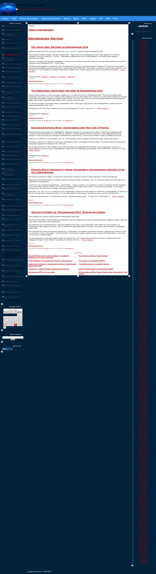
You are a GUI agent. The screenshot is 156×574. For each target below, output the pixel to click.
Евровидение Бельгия (12, 82)
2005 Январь (143, 72)
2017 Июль (144, 363)
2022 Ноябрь (143, 476)
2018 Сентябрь (144, 388)
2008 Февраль (144, 133)
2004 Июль (144, 65)
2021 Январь (143, 435)
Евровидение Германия (13, 107)
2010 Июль (144, 193)
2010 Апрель (143, 187)
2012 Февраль (144, 232)
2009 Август (144, 170)
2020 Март (143, 415)
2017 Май (144, 359)
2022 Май (144, 466)
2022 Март (143, 462)
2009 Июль (144, 168)
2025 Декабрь (143, 546)
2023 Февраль (144, 483)
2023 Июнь (144, 491)
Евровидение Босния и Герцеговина (12, 93)
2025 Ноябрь (143, 544)
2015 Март (143, 308)
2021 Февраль (144, 437)
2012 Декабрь (143, 252)
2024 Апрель (143, 511)
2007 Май (144, 115)
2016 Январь (143, 328)
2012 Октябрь (143, 248)
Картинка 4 (71, 77)
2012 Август (144, 244)
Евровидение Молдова (12, 188)
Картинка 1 (45, 77)
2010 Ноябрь (143, 201)
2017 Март (143, 355)
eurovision (46, 83)
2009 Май (144, 164)
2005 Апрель (143, 78)
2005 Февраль (144, 74)
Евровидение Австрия (11, 54)
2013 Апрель (143, 261)
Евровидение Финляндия (13, 260)
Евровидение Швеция (12, 292)
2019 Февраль (144, 398)
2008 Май (144, 139)
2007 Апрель (143, 113)
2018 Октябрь (143, 390)
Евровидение (9, 26)
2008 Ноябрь (143, 152)
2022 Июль (144, 470)
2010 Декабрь (143, 203)
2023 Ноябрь (143, 501)
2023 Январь (143, 481)
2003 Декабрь (143, 53)
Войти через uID (143, 26)
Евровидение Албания (12, 64)
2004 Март (143, 59)
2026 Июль (144, 561)
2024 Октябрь (143, 518)
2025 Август (144, 538)
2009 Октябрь (143, 174)
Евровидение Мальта (12, 184)
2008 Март (143, 135)
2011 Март (143, 209)
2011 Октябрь (143, 224)
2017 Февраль (144, 353)
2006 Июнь (144, 96)
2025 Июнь (144, 534)
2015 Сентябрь (144, 320)
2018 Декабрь (143, 394)
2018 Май (144, 384)
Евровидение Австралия (13, 48)
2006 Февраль (144, 88)
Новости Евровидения (41, 30)
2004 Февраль (144, 57)
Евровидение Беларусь (12, 77)
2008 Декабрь (143, 154)
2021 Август (144, 448)
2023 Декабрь (143, 503)
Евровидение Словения (13, 240)
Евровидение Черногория (13, 276)
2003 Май (144, 47)
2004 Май (144, 63)
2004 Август (144, 67)
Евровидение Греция (12, 112)
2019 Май (144, 402)
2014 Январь (143, 279)
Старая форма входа (143, 31)
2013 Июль (144, 267)
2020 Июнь (144, 421)
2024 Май (144, 513)
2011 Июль (144, 217)
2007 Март (143, 111)
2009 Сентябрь (144, 172)
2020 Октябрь (143, 429)
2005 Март (143, 76)
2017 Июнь (144, 361)
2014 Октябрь (143, 298)
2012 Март (143, 234)
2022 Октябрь (143, 474)
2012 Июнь (144, 240)
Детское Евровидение (12, 30)
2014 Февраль (144, 281)
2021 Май (144, 444)
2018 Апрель (143, 382)
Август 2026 (13, 310)
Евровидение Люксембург (9, 174)
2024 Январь (143, 505)
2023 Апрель (143, 487)
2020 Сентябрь (144, 427)
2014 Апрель (143, 285)
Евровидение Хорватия (12, 271)
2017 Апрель (143, 357)
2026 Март (143, 552)
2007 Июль (144, 119)
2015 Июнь (144, 314)
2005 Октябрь (143, 84)
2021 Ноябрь (143, 454)
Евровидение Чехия (11, 282)
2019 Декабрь (143, 409)
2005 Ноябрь (143, 86)
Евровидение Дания (11, 120)
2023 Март (143, 485)
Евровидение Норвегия (12, 199)
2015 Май (144, 312)
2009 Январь (143, 156)
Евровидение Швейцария (13, 285)
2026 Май (144, 557)
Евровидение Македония (13, 179)
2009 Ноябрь (143, 176)
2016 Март (143, 333)
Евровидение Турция (12, 246)
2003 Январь (143, 41)
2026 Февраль (144, 550)
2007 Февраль (144, 109)
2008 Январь (143, 131)
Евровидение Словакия (12, 235)
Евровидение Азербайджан (9, 59)
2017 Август (144, 365)
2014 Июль (144, 291)
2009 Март (143, 160)
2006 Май (144, 94)
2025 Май (144, 532)
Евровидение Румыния (12, 219)
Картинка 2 (54, 77)
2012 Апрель (143, 236)
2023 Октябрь (143, 499)
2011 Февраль (144, 207)
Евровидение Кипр (11, 155)
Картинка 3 (62, 77)
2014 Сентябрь (144, 296)
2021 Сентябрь (144, 450)
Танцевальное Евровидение (9, 35)
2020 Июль (144, 423)
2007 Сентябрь (144, 123)
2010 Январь (143, 180)
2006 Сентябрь (144, 98)
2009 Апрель (143, 162)
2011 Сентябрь (144, 222)
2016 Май (144, 337)
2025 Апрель (143, 530)
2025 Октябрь (143, 542)
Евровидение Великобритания (10, 98)
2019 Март (143, 400)
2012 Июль (144, 242)
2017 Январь (143, 351)
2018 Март (143, 380)
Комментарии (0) (69, 83)
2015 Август (144, 318)
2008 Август (144, 145)
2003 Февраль (144, 43)
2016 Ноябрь (143, 349)
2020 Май (144, 419)
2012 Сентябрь (144, 246)
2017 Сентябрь (144, 367)
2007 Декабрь (143, 129)
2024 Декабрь (143, 522)
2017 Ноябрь (143, 372)
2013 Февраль (144, 256)
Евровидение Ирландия (13, 128)
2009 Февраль (144, 158)
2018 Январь (143, 376)
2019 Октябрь (143, 404)
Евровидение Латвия (12, 159)
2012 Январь (143, 230)
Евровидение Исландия (13, 134)
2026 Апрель (143, 555)
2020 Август (144, 425)
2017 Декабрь (143, 374)
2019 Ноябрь (143, 407)
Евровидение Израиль (12, 125)
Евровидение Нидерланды (9, 195)
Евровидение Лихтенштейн (9, 170)
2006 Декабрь (143, 104)
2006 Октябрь (143, 100)
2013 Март (143, 259)
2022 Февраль (144, 460)
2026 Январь (143, 548)
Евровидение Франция (12, 265)
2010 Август (144, 195)
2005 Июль (144, 82)
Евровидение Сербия (12, 230)
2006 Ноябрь (143, 102)
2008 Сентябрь (144, 148)
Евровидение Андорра (12, 68)
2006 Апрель (143, 92)
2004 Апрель (143, 61)
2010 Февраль (144, 182)
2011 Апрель (143, 211)
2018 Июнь (144, 386)
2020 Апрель (143, 417)
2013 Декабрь (143, 277)
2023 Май (144, 489)
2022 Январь (143, 458)
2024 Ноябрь (143, 520)
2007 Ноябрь (143, 127)
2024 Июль (144, 515)
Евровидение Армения (12, 71)
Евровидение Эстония (12, 297)
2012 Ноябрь (143, 250)
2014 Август (144, 293)
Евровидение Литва (11, 164)
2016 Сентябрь (144, 345)
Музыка (6, 39)
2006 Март (143, 90)
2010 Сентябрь (144, 197)
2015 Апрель (143, 310)
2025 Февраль (144, 526)
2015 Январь (143, 304)
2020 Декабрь (143, 433)
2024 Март (143, 509)
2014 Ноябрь (143, 300)
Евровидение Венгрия (12, 103)
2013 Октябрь (143, 273)
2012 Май (144, 238)
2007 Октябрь (143, 125)
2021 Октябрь (143, 452)
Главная (31, 26)
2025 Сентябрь (144, 540)
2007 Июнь (144, 117)
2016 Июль (144, 341)
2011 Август (144, 219)
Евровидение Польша (12, 206)
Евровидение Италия (12, 147)
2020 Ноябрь (143, 431)
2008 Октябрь (143, 150)
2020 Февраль (144, 413)
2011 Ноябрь (144, 226)
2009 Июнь (144, 166)
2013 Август (144, 269)
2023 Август (144, 495)
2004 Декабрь (143, 69)
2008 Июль (144, 143)
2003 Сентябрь (144, 51)
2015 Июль (144, 316)
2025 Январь (143, 524)
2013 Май (144, 263)
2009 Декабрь (143, 178)
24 (4, 325)
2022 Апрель (143, 464)
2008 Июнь (144, 141)
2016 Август (144, 343)
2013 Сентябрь (144, 271)
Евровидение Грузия (11, 116)
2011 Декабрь (143, 228)
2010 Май (144, 189)
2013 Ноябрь (143, 275)
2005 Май (144, 80)
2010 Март (143, 185)
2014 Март (143, 283)
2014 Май (144, 287)
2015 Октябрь (143, 322)
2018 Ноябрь (143, 392)
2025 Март (143, 528)
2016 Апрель (143, 335)
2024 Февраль (144, 507)
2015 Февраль (144, 306)
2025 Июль (144, 536)
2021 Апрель (143, 441)
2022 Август (144, 472)
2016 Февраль (144, 330)
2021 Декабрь (143, 456)
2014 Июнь (144, 289)
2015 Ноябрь (143, 324)
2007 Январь (143, 106)
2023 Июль (144, 493)
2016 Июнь (144, 339)
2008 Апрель (143, 137)
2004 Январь (143, 55)
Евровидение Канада (12, 152)
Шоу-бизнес (8, 43)
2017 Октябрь (143, 370)
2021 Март (143, 439)
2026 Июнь (144, 559)
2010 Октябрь (143, 199)
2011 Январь (144, 205)
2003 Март (143, 45)
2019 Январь (143, 396)
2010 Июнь (144, 191)
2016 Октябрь (143, 347)
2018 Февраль (144, 378)
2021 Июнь (144, 446)
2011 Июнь (143, 215)
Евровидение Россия (12, 215)
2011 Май (144, 213)
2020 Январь (143, 411)
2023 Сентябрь (144, 497)
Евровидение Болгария (12, 86)
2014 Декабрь (143, 302)
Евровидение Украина (12, 250)
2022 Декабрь (143, 478)
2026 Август (144, 563)
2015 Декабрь (143, 326)
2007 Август (144, 121)
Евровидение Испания (12, 142)
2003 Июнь (144, 49)
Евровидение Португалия (13, 210)
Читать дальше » (103, 108)
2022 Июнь (144, 468)
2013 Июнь (144, 265)
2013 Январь (143, 254)
